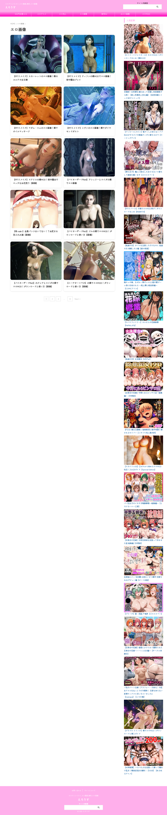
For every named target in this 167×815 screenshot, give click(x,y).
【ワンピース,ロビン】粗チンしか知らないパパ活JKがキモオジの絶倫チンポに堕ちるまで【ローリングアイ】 (143, 134)
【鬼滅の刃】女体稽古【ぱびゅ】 (137, 359)
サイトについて (89, 790)
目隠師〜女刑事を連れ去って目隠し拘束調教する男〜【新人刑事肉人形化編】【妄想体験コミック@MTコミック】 (143, 94)
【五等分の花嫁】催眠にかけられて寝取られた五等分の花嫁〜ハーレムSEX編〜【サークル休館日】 (143, 650)
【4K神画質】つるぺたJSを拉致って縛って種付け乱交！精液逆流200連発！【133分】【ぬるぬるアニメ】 (143, 770)
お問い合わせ (76, 790)
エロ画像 (83, 14)
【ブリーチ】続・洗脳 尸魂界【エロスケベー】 (143, 613)
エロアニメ (41, 14)
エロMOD (146, 14)
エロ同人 (62, 14)
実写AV (104, 14)
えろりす (10, 7)
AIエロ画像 (125, 14)
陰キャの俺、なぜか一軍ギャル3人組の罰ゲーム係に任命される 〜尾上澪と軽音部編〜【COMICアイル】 (142, 285)
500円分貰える (21, 14)
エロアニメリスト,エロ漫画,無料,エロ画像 (83, 795)
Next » (77, 298)
